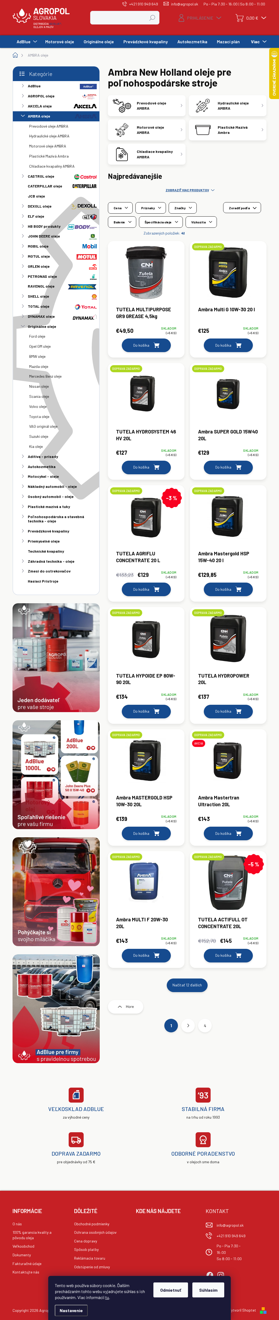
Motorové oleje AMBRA (47, 146)
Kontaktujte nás (26, 1272)
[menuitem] (26, 41)
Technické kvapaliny (46, 551)
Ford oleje (37, 336)
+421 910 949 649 (231, 1235)
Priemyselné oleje (44, 541)
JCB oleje (36, 196)
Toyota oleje (39, 416)
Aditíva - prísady (43, 456)
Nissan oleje (39, 386)
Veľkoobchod (23, 1246)
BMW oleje (37, 356)
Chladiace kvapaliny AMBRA (52, 166)
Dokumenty (22, 1255)
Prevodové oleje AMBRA (48, 126)
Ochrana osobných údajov (95, 1232)
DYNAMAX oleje (41, 316)
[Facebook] (210, 1274)
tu (107, 1297)
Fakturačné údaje (27, 1263)
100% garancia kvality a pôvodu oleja (32, 1235)
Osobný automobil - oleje (51, 496)
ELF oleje (36, 216)
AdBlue (34, 86)
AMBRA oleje (39, 116)
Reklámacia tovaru (89, 1258)
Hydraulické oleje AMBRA (49, 136)
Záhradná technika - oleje (51, 561)
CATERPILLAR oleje (45, 186)
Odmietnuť (170, 1290)
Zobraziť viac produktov (187, 190)
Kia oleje (36, 446)
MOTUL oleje (39, 256)
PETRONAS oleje (42, 276)
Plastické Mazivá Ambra (49, 156)
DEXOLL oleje (39, 206)
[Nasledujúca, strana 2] (188, 1025)
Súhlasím (208, 1290)
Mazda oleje (38, 366)
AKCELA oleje (40, 106)
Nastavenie (71, 1310)
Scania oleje (39, 396)
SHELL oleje (38, 296)
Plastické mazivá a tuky (49, 506)
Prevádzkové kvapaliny (48, 531)
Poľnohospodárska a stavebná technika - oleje (56, 519)
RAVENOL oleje (41, 286)
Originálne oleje (42, 326)
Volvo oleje (38, 406)
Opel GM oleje (40, 346)
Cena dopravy (85, 1241)
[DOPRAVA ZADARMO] (228, 275)
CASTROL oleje (41, 176)
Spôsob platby (86, 1249)
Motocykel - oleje (43, 476)
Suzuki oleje (38, 436)
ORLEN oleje (39, 266)
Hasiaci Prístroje (43, 581)
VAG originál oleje (43, 426)
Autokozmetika (42, 466)
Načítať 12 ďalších (187, 985)
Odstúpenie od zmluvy (92, 1266)
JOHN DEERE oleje (44, 236)
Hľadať (152, 17)
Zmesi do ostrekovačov (49, 571)
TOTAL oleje (38, 306)
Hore (130, 1006)
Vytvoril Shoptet (242, 1310)
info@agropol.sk (230, 1225)
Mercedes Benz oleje (45, 376)
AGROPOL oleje (41, 96)
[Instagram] (221, 1274)
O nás (17, 1223)
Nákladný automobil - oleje (52, 486)
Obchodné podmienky (91, 1223)
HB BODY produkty (44, 226)
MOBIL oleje (38, 246)
